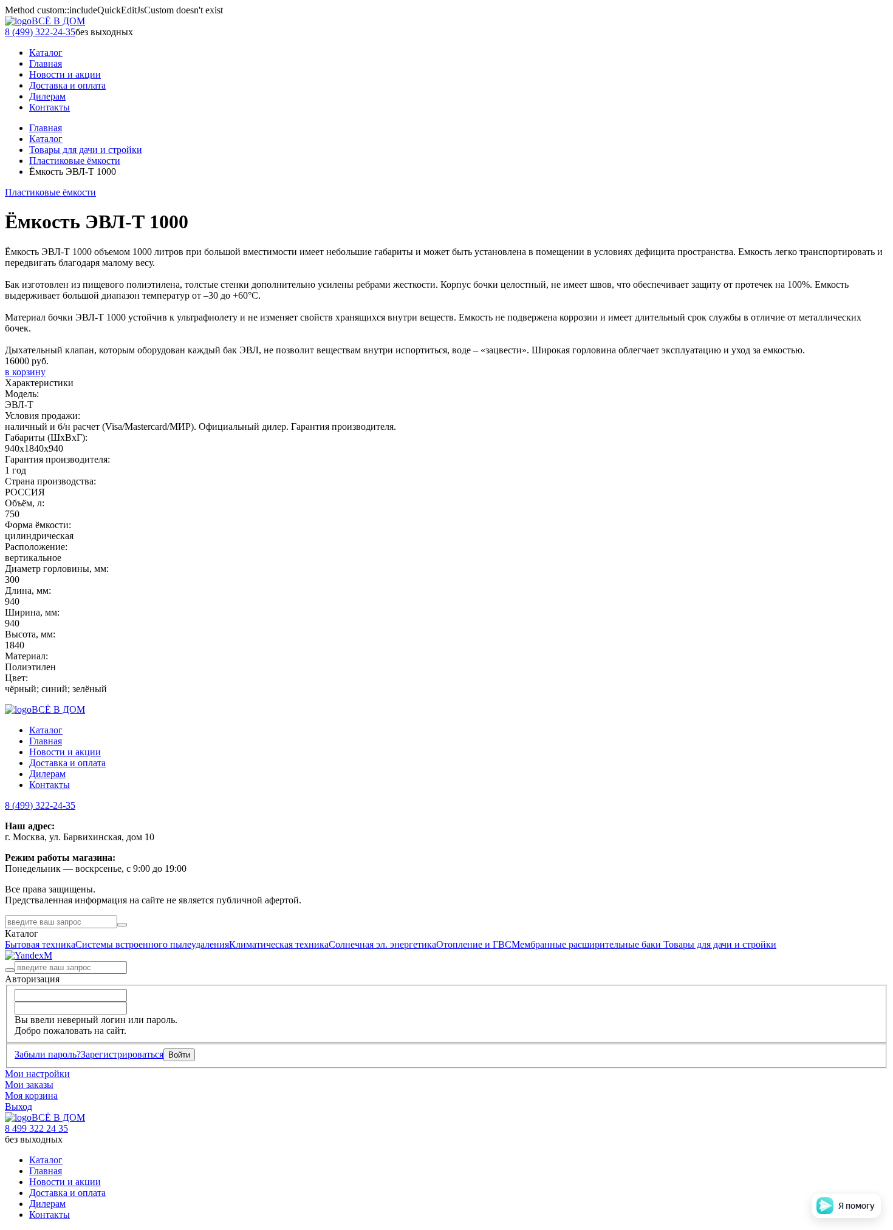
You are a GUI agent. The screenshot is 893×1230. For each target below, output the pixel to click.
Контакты (49, 785)
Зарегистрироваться (122, 1054)
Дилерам (47, 774)
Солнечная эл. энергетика (382, 944)
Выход (18, 1106)
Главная (45, 128)
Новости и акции (65, 752)
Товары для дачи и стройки (85, 149)
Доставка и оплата (67, 763)
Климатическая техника (279, 944)
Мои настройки (37, 1074)
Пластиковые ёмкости (74, 160)
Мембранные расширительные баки (587, 944)
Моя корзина (31, 1095)
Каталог (46, 139)
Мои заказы (29, 1084)
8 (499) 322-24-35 (40, 32)
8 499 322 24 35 (36, 1128)
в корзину (25, 372)
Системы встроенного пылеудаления (152, 944)
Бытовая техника (40, 944)
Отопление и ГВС (474, 944)
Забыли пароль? (48, 1054)
